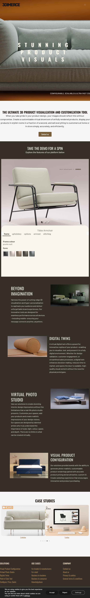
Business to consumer (39, 578)
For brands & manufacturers (41, 568)
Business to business (39, 575)
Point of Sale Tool (6, 578)
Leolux (67, 537)
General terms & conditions (72, 578)
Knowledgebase (37, 581)
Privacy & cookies (69, 575)
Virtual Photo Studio (7, 572)
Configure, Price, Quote (8, 581)
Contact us (66, 568)
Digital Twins (4, 575)
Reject (64, 592)
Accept (51, 592)
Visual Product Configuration (10, 568)
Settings (78, 592)
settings (27, 596)
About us (66, 572)
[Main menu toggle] (85, 4)
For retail (35, 572)
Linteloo (23, 537)
